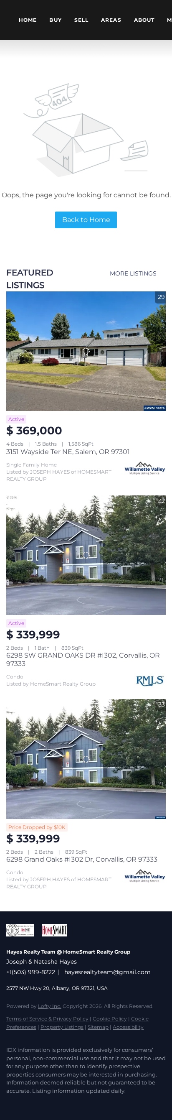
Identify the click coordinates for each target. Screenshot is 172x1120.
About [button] (144, 20)
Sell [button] (81, 20)
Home (28, 20)
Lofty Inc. (49, 1006)
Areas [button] (111, 20)
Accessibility (128, 1027)
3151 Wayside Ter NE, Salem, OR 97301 (68, 452)
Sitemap (98, 1027)
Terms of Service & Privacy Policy (47, 1018)
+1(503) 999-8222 (30, 972)
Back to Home (86, 220)
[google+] (110, 1103)
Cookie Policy (110, 1018)
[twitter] (27, 1103)
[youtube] (94, 1103)
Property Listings (61, 1027)
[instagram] (77, 1103)
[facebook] (10, 1103)
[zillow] (44, 1103)
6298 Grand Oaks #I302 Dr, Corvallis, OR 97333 (81, 859)
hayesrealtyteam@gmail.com (107, 972)
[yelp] (60, 1103)
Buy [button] (55, 20)
